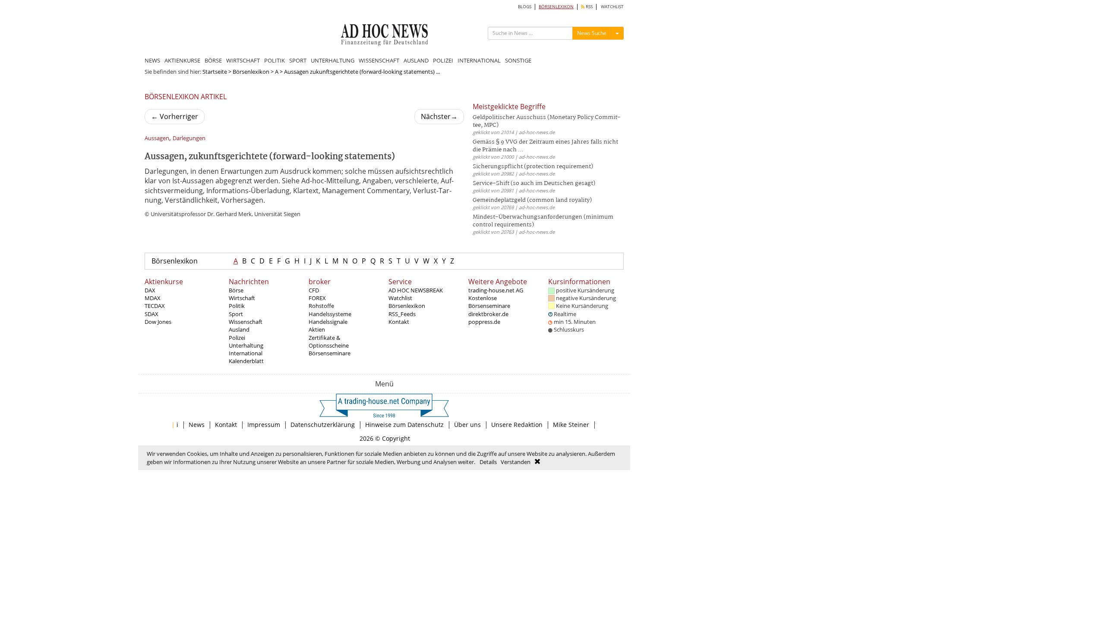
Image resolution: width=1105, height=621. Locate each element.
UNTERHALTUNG (332, 60)
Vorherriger (174, 116)
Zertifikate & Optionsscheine (329, 341)
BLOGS (524, 6)
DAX (150, 290)
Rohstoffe (321, 306)
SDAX (151, 314)
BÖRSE (213, 60)
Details (488, 462)
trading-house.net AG (495, 290)
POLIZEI (443, 60)
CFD (314, 290)
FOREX (317, 298)
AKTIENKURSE (182, 60)
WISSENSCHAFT (379, 60)
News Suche (591, 33)
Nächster (439, 116)
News (197, 424)
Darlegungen (189, 138)
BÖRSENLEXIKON (556, 6)
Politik (237, 306)
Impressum (263, 424)
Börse (236, 290)
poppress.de (484, 322)
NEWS (152, 60)
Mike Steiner (571, 424)
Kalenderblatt (246, 361)
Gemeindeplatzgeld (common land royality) (532, 200)
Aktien (317, 329)
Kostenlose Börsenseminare (489, 302)
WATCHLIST (612, 6)
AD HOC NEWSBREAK (415, 290)
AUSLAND (416, 60)
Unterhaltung (246, 345)
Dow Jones (158, 322)
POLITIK (274, 60)
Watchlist (400, 298)
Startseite (214, 71)
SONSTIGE (518, 60)
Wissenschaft (245, 322)
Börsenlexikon (251, 71)
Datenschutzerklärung (322, 424)
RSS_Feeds (402, 314)
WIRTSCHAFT (243, 60)
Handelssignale (328, 322)
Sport (236, 314)
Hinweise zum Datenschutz (404, 424)
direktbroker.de (488, 314)
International (245, 353)
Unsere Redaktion (517, 424)
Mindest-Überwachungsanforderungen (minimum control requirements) (543, 221)
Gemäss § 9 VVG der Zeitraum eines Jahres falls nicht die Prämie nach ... (545, 146)
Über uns (467, 424)
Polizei (237, 338)
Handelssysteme (330, 314)
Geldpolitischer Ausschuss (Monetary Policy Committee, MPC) (547, 121)
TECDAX (155, 306)
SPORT (297, 60)
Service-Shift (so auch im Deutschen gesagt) (534, 183)
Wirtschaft (242, 298)
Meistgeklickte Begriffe (509, 106)
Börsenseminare (329, 353)
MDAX (153, 298)
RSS (588, 6)
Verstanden (515, 462)
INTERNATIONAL (479, 60)
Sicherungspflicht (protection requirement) (533, 166)
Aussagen (157, 138)
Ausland (239, 329)
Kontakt (398, 322)
